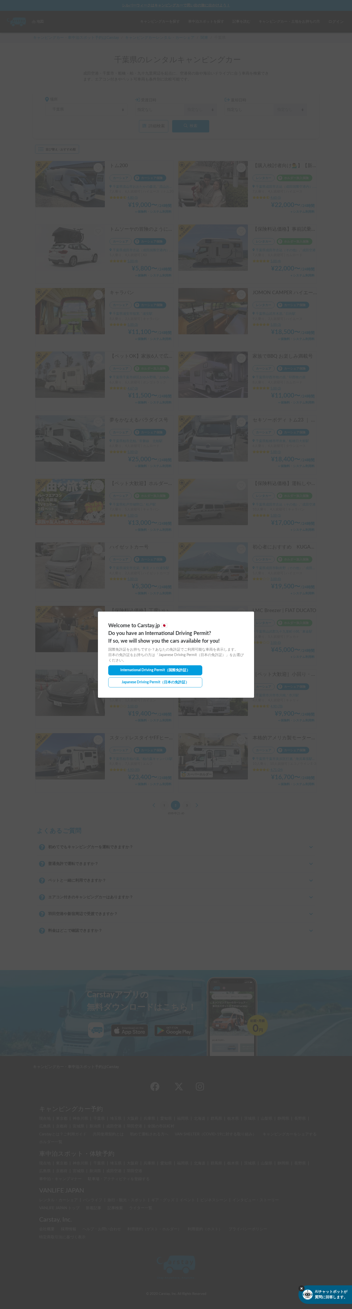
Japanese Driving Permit (155, 682)
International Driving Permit (155, 670)
